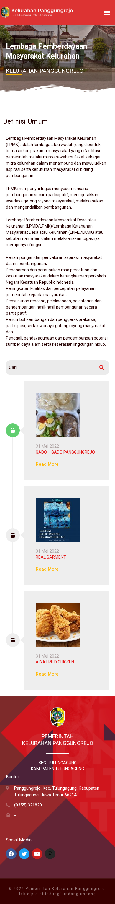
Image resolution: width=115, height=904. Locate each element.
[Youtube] (37, 853)
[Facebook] (11, 853)
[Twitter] (24, 853)
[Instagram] (50, 853)
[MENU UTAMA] (107, 13)
